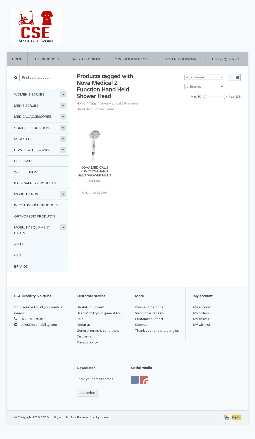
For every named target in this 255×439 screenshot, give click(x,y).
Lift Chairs (23, 161)
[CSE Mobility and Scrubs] (67, 26)
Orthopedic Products (34, 216)
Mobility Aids (26, 194)
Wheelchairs (25, 172)
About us (84, 325)
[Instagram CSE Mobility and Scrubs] (144, 380)
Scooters (23, 139)
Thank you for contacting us (157, 331)
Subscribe (87, 393)
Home (17, 59)
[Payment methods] (227, 417)
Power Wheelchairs (32, 150)
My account (233, 26)
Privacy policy (87, 342)
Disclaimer (85, 336)
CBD (17, 255)
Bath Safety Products (35, 183)
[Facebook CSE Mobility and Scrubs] (135, 380)
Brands (21, 266)
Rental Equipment (181, 59)
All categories (86, 59)
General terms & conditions (98, 331)
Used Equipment (226, 59)
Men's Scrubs (26, 106)
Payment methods (149, 307)
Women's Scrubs (29, 94)
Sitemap (141, 325)
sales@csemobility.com (39, 325)
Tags (93, 103)
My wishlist (201, 325)
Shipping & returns (149, 313)
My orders (201, 313)
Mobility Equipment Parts (32, 230)
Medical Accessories (33, 116)
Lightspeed (102, 417)
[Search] (16, 77)
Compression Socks (32, 128)
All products (46, 59)
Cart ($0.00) (205, 26)
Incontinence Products (36, 205)
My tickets (201, 319)
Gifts (19, 244)
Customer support (132, 59)
